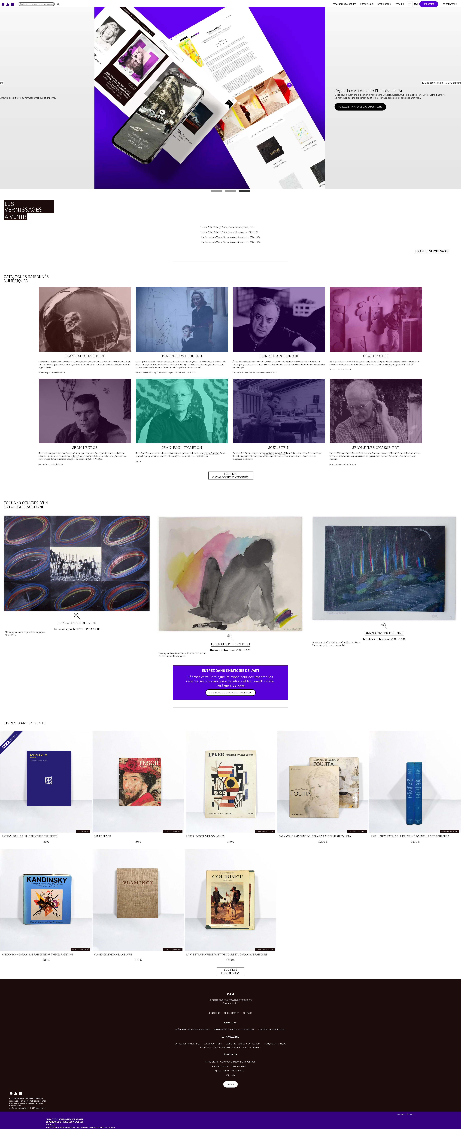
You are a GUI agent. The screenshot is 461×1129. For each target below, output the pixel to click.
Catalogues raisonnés (344, 4)
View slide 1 (217, 191)
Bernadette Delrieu (76, 623)
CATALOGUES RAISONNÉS (187, 1044)
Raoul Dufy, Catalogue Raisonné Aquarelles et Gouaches (410, 836)
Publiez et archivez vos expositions (330, 106)
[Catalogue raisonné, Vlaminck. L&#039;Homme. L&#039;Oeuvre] (138, 900)
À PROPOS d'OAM (221, 1066)
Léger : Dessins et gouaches (205, 836)
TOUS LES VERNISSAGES (432, 251)
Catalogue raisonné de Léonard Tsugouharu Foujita (315, 836)
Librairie (399, 4)
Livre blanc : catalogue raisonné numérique (230, 1062)
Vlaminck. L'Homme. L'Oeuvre (113, 954)
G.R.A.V (282, 453)
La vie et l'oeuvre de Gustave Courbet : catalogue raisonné (226, 954)
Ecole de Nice (408, 361)
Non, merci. (401, 1114)
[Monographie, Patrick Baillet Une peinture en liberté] (46, 782)
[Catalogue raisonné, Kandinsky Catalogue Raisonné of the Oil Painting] (46, 900)
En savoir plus (110, 1127)
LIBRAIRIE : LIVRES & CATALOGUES (243, 1044)
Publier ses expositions (272, 1029)
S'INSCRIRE (214, 1013)
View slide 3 (244, 191)
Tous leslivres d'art (230, 971)
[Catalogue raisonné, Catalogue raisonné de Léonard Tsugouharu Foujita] (323, 782)
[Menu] (410, 4)
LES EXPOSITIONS (213, 1044)
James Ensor (102, 836)
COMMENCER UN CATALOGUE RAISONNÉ (231, 692)
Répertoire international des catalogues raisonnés (230, 1047)
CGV (233, 1075)
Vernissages (384, 4)
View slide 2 (230, 191)
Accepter (410, 1114)
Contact (230, 1084)
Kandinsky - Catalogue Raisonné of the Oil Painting (37, 954)
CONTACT (247, 1013)
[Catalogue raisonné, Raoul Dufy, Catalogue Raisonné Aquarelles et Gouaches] (415, 782)
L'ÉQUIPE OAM (238, 1066)
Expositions (366, 4)
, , (227, 227)
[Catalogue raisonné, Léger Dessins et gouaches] (230, 782)
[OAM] (8, 4)
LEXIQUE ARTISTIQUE (275, 1044)
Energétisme (78, 456)
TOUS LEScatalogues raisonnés (230, 475)
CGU (228, 1075)
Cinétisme (269, 453)
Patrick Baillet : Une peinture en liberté (29, 836)
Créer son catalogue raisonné (192, 1029)
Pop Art (392, 364)
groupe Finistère (211, 453)
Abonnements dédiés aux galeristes (234, 1029)
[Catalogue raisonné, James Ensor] (138, 782)
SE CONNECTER (231, 1013)
